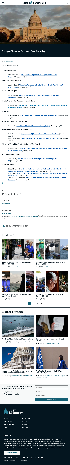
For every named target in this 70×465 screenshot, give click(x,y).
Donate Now (12, 453)
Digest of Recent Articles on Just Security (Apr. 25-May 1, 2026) (16, 295)
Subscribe (50, 399)
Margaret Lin (23, 342)
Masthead (8, 421)
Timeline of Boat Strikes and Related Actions (17, 339)
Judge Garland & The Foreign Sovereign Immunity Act (40, 138)
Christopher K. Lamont (42, 377)
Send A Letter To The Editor (17, 226)
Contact (7, 427)
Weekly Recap (6, 203)
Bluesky (14, 216)
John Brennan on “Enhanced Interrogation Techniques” (39, 116)
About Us (7, 418)
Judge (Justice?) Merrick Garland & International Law (40, 134)
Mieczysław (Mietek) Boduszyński (55, 375)
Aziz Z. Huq (28, 375)
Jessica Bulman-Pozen (52, 343)
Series (24, 421)
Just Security (8, 62)
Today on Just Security (11, 394)
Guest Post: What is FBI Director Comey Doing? (33, 126)
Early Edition (8, 392)
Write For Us (9, 424)
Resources (26, 424)
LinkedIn (29, 216)
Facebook (21, 216)
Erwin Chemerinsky (16, 375)
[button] (66, 2)
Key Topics (26, 418)
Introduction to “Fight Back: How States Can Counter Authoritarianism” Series (17, 372)
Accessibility (24, 460)
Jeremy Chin (14, 342)
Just (6, 213)
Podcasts (26, 427)
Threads (35, 216)
